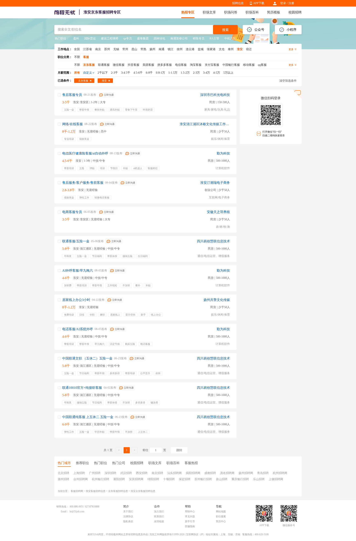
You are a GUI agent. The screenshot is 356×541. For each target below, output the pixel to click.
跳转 (179, 450)
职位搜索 (221, 516)
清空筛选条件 (288, 80)
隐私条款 (128, 521)
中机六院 (230, 38)
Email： (65, 511)
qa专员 (127, 38)
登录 (283, 3)
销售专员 (198, 38)
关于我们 (128, 511)
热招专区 (187, 12)
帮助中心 (190, 511)
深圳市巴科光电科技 (215, 95)
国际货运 (90, 38)
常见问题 (190, 516)
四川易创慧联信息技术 (213, 241)
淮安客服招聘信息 (95, 491)
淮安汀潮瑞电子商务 (215, 182)
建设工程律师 (109, 38)
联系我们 (159, 516)
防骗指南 (190, 526)
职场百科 (252, 12)
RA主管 (214, 38)
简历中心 (221, 521)
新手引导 (190, 521)
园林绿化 (159, 38)
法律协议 (128, 516)
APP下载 (258, 3)
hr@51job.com (77, 511)
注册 (291, 3)
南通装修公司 (179, 38)
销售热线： (62, 506)
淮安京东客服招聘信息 (143, 491)
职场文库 (209, 12)
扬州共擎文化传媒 (217, 300)
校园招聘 (295, 12)
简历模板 (273, 12)
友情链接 (159, 521)
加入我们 (159, 511)
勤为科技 (223, 153)
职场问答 (230, 12)
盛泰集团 (143, 38)
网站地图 (221, 511)
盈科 (76, 38)
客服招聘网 (77, 491)
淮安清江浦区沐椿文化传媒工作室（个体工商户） (205, 124)
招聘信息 (238, 3)
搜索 (225, 30)
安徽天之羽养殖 (218, 212)
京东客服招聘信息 (118, 491)
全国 (77, 49)
